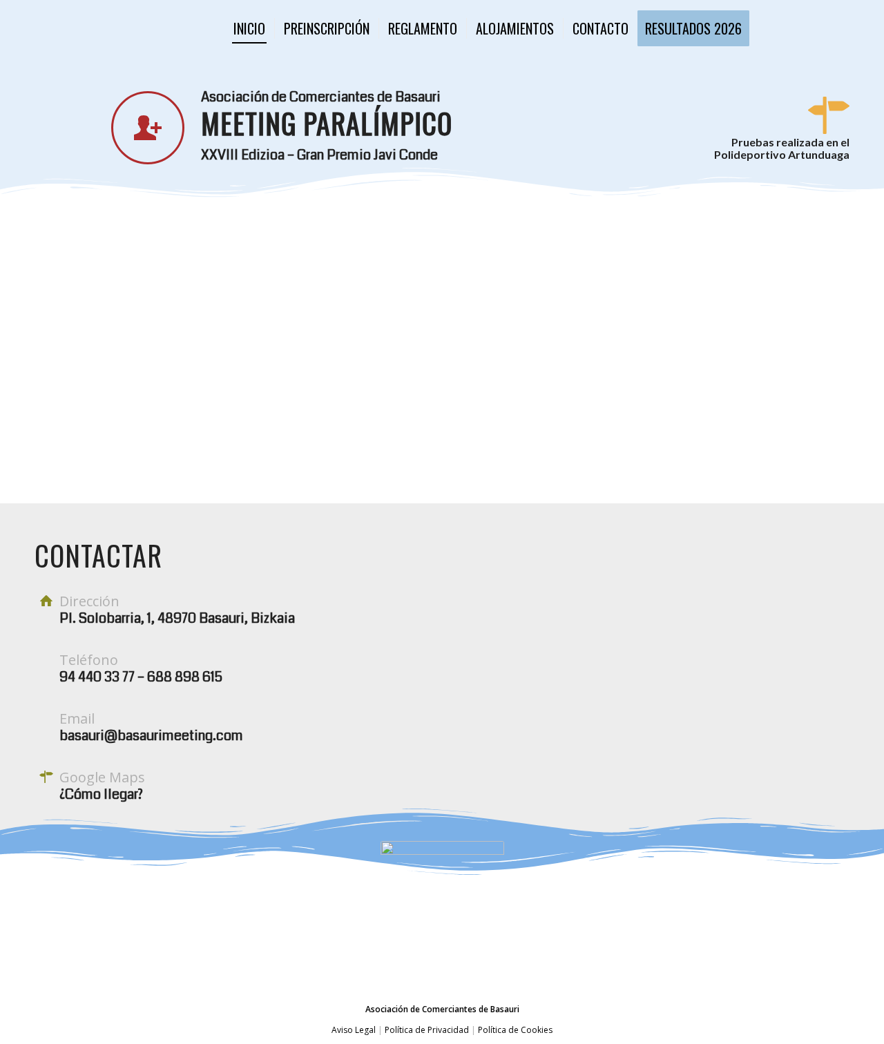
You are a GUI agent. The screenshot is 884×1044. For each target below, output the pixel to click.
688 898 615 (184, 677)
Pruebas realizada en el (790, 141)
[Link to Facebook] (818, 27)
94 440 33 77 (97, 677)
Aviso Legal (354, 1030)
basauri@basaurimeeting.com (151, 736)
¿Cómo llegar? (101, 794)
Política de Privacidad (427, 1030)
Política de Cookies (514, 1030)
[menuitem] (249, 28)
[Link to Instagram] (797, 27)
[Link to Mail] (839, 27)
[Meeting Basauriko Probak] (96, 28)
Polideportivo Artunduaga (781, 154)
